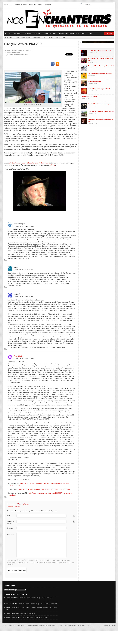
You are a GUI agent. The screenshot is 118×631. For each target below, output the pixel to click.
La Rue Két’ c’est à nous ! (90, 96)
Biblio (17, 37)
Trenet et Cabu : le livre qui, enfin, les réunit (101, 66)
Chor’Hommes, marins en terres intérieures (101, 111)
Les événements (45, 625)
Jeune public (9, 37)
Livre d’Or (46, 33)
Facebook (53, 64)
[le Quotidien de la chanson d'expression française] (59, 19)
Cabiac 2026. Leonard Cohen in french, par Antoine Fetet (31, 608)
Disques (36, 33)
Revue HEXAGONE (35, 5)
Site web (10, 528)
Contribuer (47, 5)
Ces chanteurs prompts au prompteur (35, 617)
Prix (63, 37)
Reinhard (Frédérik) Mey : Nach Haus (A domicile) (29, 598)
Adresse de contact (10, 522)
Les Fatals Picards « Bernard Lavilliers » (100, 73)
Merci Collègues (48, 37)
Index (91, 33)
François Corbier (15, 54)
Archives (109, 33)
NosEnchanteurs (109, 625)
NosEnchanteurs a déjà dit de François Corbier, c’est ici (29, 163)
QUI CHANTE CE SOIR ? (19, 5)
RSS (57, 64)
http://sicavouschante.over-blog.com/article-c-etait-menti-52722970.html (44, 489)
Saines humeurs (26, 37)
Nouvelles (24, 54)
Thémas (57, 37)
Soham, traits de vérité (94, 81)
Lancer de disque (32, 625)
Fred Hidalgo (19, 356)
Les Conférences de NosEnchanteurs (69, 33)
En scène (18, 33)
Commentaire (10, 534)
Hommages (36, 37)
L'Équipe (27, 33)
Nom (8, 516)
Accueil (6, 5)
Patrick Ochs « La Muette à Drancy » (99, 104)
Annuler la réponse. (13, 507)
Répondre (6, 260)
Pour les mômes (57, 625)
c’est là (52, 165)
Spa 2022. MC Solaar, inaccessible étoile (99, 51)
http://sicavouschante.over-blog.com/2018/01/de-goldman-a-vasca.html (40, 494)
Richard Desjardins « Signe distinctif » (99, 89)
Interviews (20, 625)
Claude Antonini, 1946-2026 (24, 613)
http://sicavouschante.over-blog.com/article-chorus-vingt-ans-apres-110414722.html (38, 484)
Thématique (81, 625)
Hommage (16, 52)
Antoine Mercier (11, 617)
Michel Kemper (17, 50)
